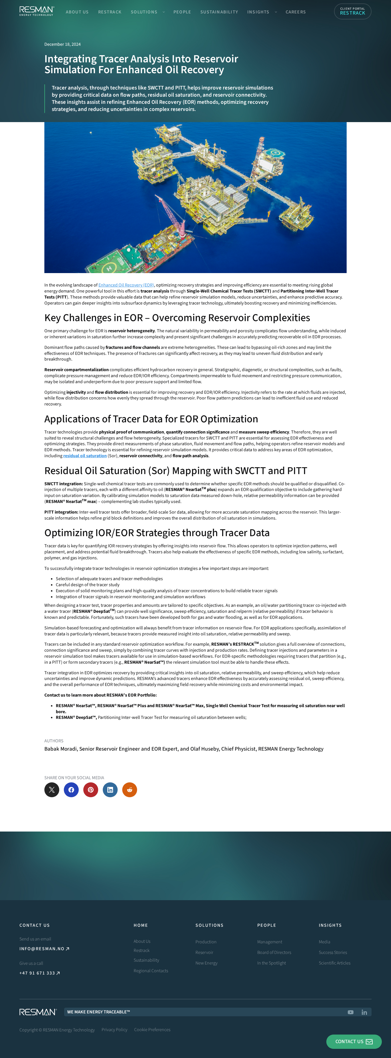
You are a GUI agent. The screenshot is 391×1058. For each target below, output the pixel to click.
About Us (77, 12)
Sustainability (219, 12)
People (182, 12)
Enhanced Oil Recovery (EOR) (126, 285)
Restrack (110, 12)
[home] (36, 11)
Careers (296, 12)
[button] (147, 11)
